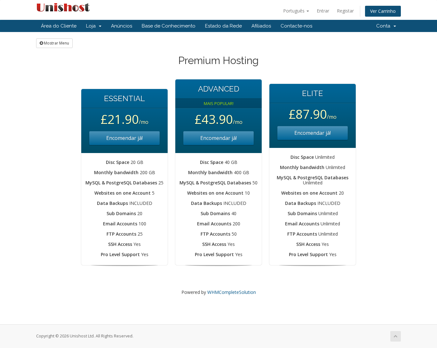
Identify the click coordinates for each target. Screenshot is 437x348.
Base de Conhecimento (168, 26)
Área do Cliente (58, 26)
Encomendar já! (124, 138)
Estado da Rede (223, 26)
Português (294, 11)
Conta (384, 26)
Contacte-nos (296, 26)
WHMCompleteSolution (231, 292)
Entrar (323, 11)
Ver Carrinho (383, 11)
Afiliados (261, 26)
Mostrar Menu (56, 43)
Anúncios (121, 26)
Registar (345, 11)
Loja (92, 26)
